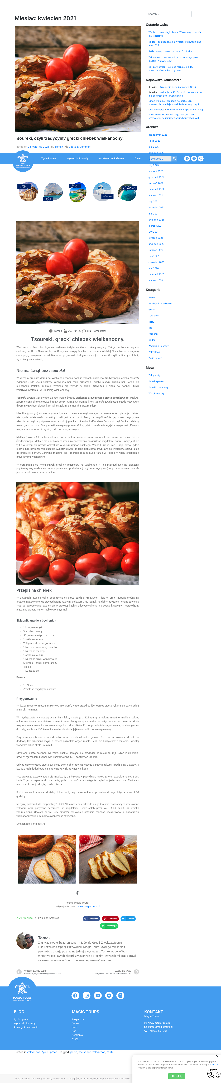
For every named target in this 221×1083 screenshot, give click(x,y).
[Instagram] (86, 995)
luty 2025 (153, 165)
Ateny (151, 297)
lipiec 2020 (154, 256)
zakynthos (98, 1052)
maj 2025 (153, 146)
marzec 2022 (155, 195)
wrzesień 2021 (156, 207)
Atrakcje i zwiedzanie (111, 158)
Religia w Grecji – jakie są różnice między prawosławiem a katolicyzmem (170, 68)
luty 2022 (153, 201)
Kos (150, 327)
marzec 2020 (155, 280)
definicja (214, 1064)
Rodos (151, 339)
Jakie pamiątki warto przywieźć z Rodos (170, 51)
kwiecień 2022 (156, 189)
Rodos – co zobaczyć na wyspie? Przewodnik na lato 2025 (174, 43)
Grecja (152, 309)
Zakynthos (33, 1052)
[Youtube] (98, 995)
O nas (138, 158)
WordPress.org (156, 393)
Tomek (59, 146)
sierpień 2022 (155, 183)
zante (110, 1052)
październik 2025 (157, 134)
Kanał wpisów (156, 381)
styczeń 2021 (155, 237)
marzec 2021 (155, 225)
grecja (73, 1052)
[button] (20, 191)
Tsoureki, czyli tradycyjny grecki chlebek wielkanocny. (69, 138)
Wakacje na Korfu (158, 114)
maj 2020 (153, 268)
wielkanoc (85, 1052)
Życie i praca (48, 158)
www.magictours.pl (89, 906)
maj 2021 (153, 213)
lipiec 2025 (154, 140)
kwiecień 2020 (156, 274)
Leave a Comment (80, 146)
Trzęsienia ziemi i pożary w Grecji (178, 87)
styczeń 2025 (155, 171)
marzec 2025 (155, 159)
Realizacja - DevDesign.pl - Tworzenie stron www (103, 1078)
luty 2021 (153, 231)
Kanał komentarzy (158, 387)
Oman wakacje (156, 100)
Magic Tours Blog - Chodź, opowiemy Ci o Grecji (49, 1078)
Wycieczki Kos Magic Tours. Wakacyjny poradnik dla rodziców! (174, 34)
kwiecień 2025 (156, 152)
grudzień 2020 (156, 243)
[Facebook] (75, 995)
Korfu (151, 321)
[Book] (120, 995)
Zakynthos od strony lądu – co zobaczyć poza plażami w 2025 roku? (173, 59)
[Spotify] (109, 995)
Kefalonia (153, 315)
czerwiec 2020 (156, 262)
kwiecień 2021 (156, 219)
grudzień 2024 (156, 177)
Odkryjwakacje (156, 109)
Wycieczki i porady (77, 158)
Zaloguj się (154, 375)
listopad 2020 (155, 250)
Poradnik (153, 333)
